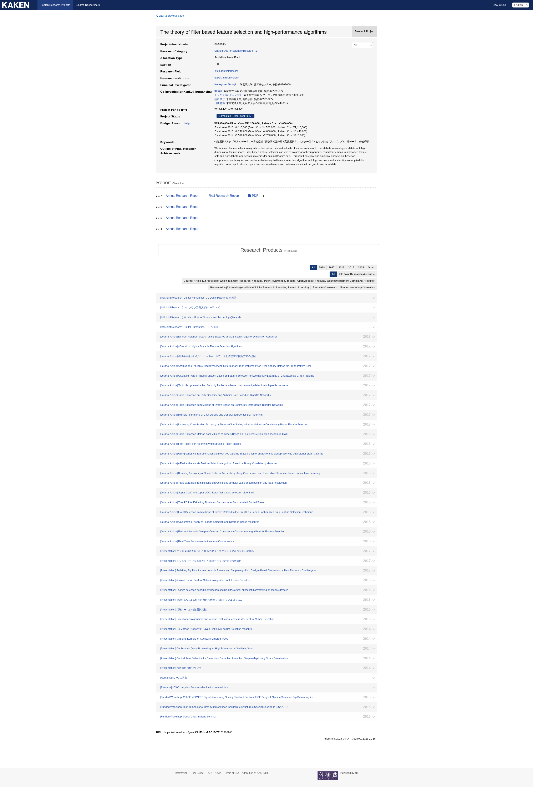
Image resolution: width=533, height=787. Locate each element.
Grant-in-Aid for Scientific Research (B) (236, 50)
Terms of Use (231, 773)
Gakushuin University (226, 77)
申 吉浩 (218, 91)
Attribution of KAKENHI (255, 773)
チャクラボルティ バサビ (228, 95)
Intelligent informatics (226, 71)
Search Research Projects (55, 5)
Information (181, 773)
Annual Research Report (182, 195)
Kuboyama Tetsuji (225, 84)
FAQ (209, 773)
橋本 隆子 (219, 99)
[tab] (268, 250)
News (218, 773)
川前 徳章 (219, 103)
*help (186, 123)
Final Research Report (223, 195)
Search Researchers (88, 5)
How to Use (499, 5)
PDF (254, 195)
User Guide (197, 773)
